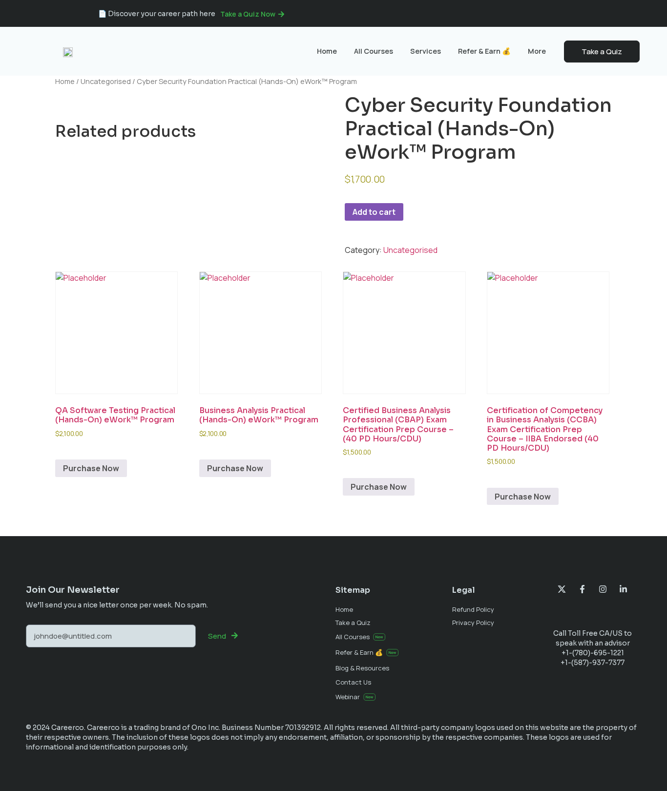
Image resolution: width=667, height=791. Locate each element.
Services (425, 51)
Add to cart (374, 212)
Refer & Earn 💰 (484, 51)
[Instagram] (603, 589)
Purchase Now (91, 468)
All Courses (373, 51)
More (537, 51)
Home (327, 51)
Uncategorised (106, 81)
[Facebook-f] (582, 589)
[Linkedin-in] (623, 589)
